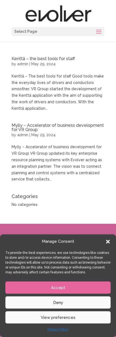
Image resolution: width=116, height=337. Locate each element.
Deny (58, 302)
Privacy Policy (58, 329)
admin (22, 64)
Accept (58, 287)
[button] (108, 241)
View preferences (58, 317)
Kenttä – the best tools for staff (43, 58)
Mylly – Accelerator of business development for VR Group (58, 127)
